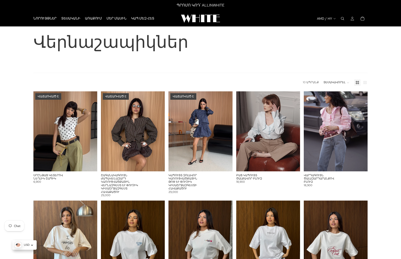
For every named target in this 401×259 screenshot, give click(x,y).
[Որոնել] (342, 18)
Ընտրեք (364, 164)
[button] (336, 82)
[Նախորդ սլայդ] (40, 131)
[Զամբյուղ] (362, 18)
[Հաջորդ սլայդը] (90, 131)
